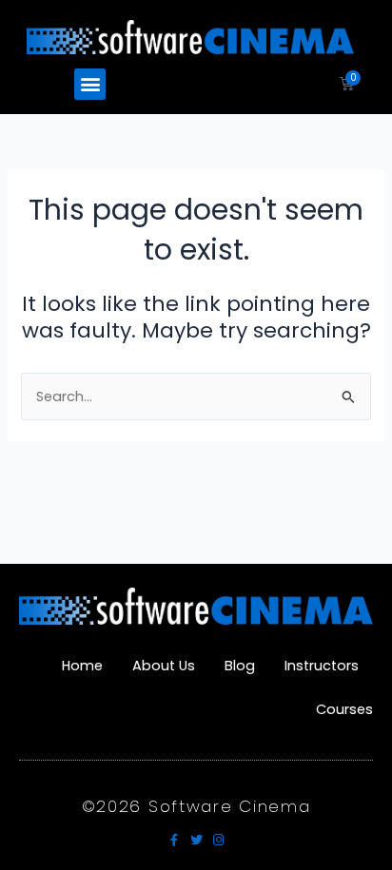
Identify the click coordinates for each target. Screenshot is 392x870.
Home (82, 665)
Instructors (321, 665)
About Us (163, 665)
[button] (90, 84)
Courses (344, 709)
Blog (240, 665)
